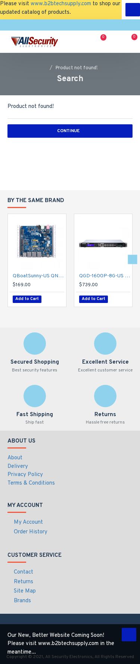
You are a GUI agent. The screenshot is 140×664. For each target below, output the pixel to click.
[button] (7, 259)
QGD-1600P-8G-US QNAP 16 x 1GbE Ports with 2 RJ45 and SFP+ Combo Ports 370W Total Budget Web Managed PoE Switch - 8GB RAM (105, 276)
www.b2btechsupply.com (61, 3)
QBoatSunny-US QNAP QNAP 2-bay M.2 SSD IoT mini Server (38, 276)
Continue (68, 131)
